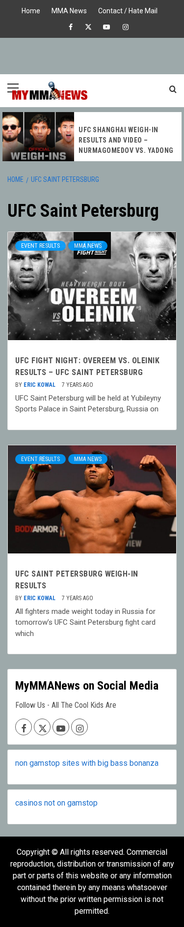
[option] (92, 136)
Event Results (40, 245)
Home (31, 9)
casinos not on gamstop (56, 803)
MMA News (69, 9)
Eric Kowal (40, 384)
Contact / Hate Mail (128, 9)
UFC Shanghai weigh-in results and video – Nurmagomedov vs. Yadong (126, 140)
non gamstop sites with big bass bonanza (86, 763)
